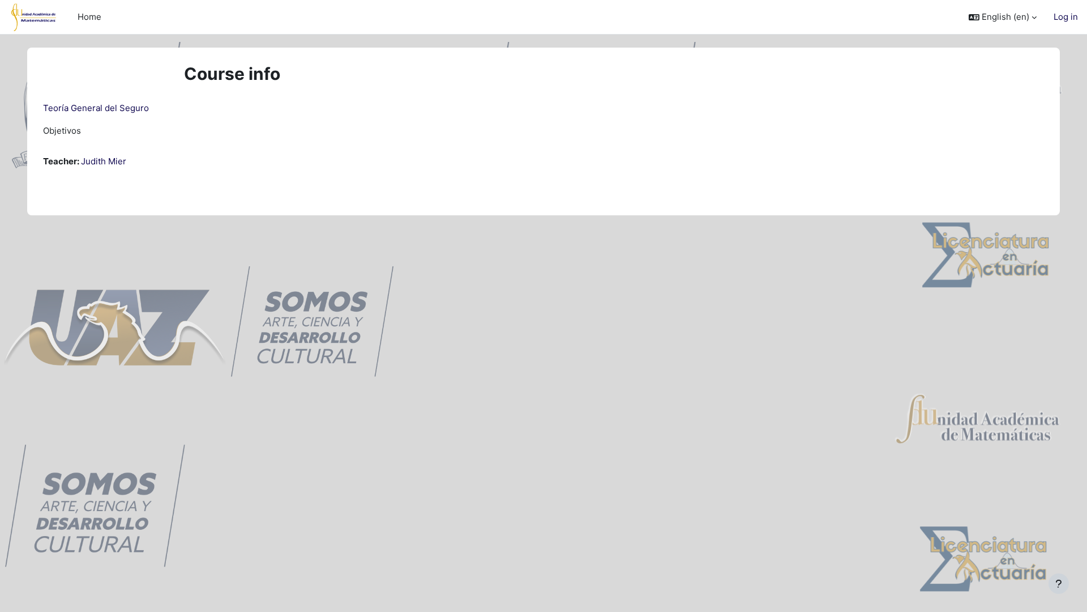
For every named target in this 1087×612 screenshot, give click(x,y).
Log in (1066, 16)
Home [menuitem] (89, 16)
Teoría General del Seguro (96, 108)
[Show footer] (1059, 583)
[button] (1002, 17)
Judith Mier (103, 161)
